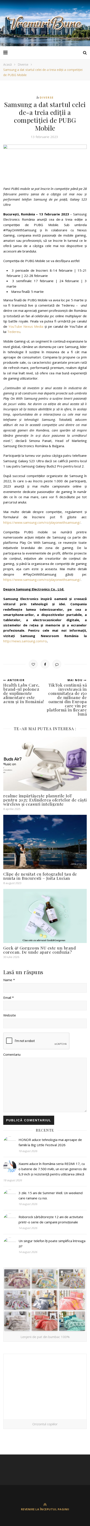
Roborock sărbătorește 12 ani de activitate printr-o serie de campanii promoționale (51, 1219)
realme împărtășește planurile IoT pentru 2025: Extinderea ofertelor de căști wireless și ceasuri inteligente (45, 800)
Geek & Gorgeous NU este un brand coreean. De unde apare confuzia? (39, 950)
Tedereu (13, 331)
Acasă (7, 64)
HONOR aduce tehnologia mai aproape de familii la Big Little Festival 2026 (50, 1142)
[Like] (33, 664)
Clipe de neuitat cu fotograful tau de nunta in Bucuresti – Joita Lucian (40, 876)
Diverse (23, 64)
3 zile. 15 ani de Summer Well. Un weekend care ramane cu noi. (51, 1195)
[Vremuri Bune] (45, 23)
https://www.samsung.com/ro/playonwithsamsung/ (42, 522)
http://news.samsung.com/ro (25, 641)
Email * (8, 997)
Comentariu (12, 1054)
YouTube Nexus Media (26, 326)
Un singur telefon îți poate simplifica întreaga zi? (52, 1243)
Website (9, 1015)
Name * (9, 980)
